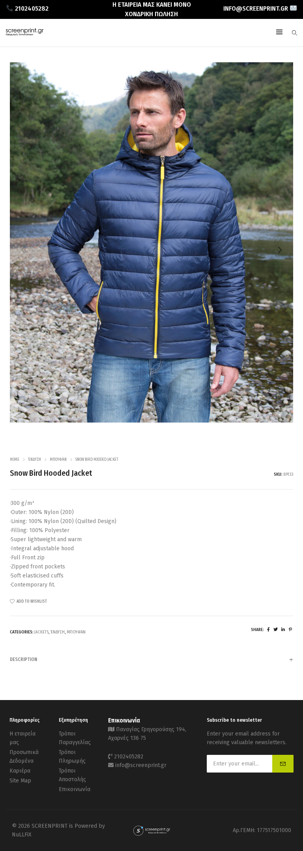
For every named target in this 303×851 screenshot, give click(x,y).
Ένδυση (34, 459)
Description (23, 659)
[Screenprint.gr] (24, 33)
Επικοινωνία (74, 789)
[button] (279, 249)
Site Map (20, 780)
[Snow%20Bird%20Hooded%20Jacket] (268, 629)
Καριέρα (19, 770)
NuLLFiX (22, 834)
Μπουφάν (58, 459)
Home (14, 459)
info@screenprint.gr (140, 765)
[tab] (151, 659)
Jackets (41, 632)
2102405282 (128, 756)
